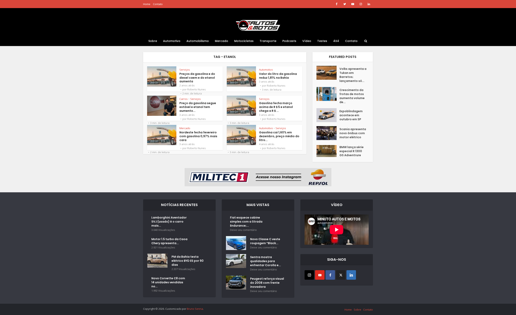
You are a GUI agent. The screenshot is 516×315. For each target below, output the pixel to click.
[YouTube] (320, 275)
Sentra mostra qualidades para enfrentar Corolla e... (265, 261)
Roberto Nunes (196, 89)
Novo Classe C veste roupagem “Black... (265, 241)
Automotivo (171, 41)
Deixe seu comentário (243, 230)
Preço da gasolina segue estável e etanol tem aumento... (197, 107)
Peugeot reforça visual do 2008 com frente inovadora (267, 283)
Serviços (184, 69)
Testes (322, 41)
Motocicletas (244, 41)
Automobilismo (197, 41)
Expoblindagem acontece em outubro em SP (351, 115)
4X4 (336, 41)
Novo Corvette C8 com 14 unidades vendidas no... (168, 282)
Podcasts (289, 41)
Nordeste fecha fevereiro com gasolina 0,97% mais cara (198, 136)
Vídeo (306, 41)
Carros (183, 99)
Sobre (152, 41)
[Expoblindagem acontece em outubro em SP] (327, 115)
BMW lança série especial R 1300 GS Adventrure (351, 151)
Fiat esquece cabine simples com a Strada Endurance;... (246, 222)
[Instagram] (309, 275)
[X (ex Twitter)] (340, 275)
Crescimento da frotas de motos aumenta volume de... (352, 96)
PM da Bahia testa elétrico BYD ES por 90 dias (188, 261)
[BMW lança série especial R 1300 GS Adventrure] (327, 151)
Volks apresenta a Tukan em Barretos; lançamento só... (352, 75)
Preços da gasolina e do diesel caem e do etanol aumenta (197, 78)
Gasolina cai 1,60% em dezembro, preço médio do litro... (279, 136)
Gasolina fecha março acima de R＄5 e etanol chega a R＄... (276, 107)
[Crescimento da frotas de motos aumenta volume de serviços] (327, 94)
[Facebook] (330, 275)
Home (146, 4)
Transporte (268, 41)
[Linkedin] (351, 275)
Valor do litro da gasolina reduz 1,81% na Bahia (278, 76)
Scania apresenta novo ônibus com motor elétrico (352, 133)
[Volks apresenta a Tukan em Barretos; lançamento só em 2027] (327, 73)
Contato (158, 4)
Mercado (221, 41)
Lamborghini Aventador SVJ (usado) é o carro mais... (169, 222)
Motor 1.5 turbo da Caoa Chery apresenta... (169, 241)
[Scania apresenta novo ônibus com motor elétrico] (327, 133)
